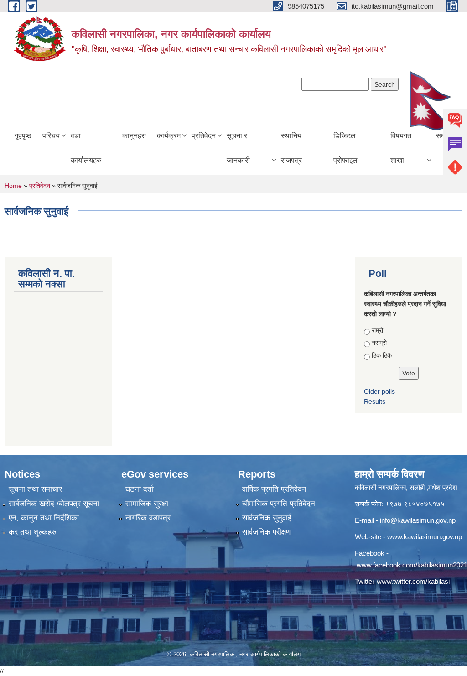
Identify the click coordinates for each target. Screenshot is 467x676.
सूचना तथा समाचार (35, 489)
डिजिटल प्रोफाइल (345, 148)
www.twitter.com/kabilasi (413, 581)
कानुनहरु (134, 136)
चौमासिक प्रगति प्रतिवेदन (278, 503)
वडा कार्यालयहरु (86, 148)
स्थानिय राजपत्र (291, 148)
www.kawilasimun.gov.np (424, 537)
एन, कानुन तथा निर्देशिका (44, 518)
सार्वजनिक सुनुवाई (266, 518)
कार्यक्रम (169, 136)
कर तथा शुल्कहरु (33, 532)
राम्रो (377, 330)
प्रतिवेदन (204, 136)
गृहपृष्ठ (23, 136)
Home (13, 185)
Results (374, 401)
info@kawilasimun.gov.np (418, 520)
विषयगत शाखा (400, 148)
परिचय (51, 136)
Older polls (379, 391)
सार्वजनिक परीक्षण (266, 532)
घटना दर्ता (139, 489)
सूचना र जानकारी (238, 148)
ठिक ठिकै (382, 355)
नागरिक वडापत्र (148, 518)
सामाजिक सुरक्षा (146, 503)
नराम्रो (379, 342)
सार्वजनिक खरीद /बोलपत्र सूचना (54, 503)
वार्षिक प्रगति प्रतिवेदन (274, 489)
